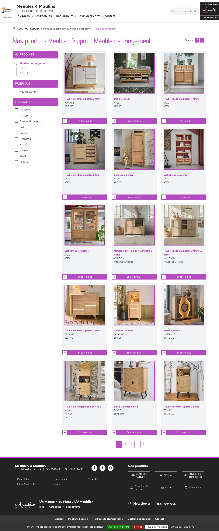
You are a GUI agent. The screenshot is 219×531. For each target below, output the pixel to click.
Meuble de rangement (105, 29)
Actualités (93, 479)
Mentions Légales (78, 519)
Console (24, 73)
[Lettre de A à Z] (201, 40)
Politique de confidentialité (108, 519)
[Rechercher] (195, 11)
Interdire (138, 527)
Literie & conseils (26, 484)
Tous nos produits (28, 29)
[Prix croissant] (196, 40)
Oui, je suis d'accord (118, 527)
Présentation (23, 479)
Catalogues (55, 507)
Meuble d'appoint (81, 29)
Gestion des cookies (139, 519)
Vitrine (23, 68)
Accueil (59, 519)
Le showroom (59, 479)
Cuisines (57, 484)
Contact (110, 16)
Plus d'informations (157, 527)
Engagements (73, 507)
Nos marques (64, 16)
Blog (41, 507)
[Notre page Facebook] (94, 468)
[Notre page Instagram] (111, 468)
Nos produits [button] (43, 16)
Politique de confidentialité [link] (182, 527)
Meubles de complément (56, 29)
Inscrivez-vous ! (166, 503)
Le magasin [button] (23, 16)
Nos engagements (89, 16)
